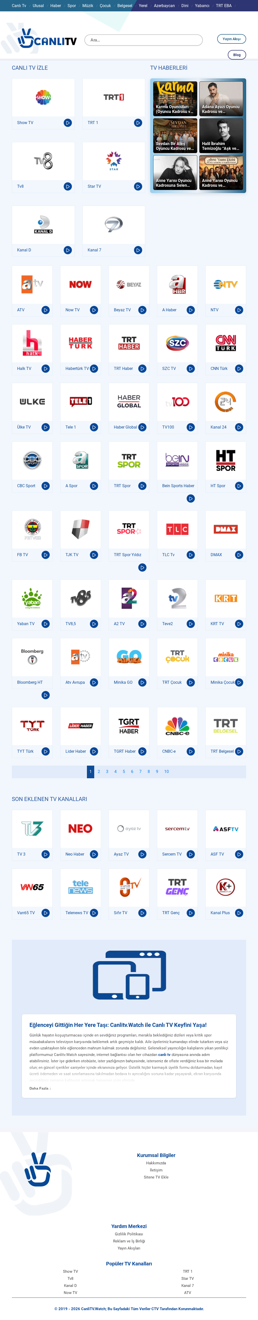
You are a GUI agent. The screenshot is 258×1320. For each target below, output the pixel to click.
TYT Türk (25, 751)
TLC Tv (168, 554)
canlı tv (164, 1054)
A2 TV (119, 623)
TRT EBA (224, 5)
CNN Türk (219, 368)
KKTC (40, 17)
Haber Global (125, 427)
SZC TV (169, 368)
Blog (237, 55)
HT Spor (218, 485)
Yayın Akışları (129, 1248)
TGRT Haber (125, 751)
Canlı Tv (19, 5)
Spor (72, 5)
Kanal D (24, 250)
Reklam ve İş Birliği (129, 1241)
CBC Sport (26, 485)
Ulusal (38, 5)
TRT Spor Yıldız (127, 554)
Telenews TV (77, 912)
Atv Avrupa (75, 682)
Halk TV (24, 368)
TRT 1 (93, 122)
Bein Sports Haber (178, 485)
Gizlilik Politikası (129, 1234)
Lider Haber (76, 751)
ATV (20, 310)
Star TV (94, 186)
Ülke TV (24, 427)
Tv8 (20, 186)
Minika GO (123, 682)
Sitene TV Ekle (156, 1177)
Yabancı (202, 5)
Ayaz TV (121, 854)
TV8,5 (71, 623)
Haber (55, 5)
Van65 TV (26, 912)
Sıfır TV (120, 912)
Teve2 (167, 623)
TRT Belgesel (222, 751)
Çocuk (105, 5)
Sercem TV (172, 854)
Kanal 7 (94, 250)
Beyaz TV (122, 310)
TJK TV (72, 554)
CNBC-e (169, 751)
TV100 (168, 427)
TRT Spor (122, 485)
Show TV (25, 122)
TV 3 (21, 854)
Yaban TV (26, 623)
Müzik (87, 5)
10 (166, 771)
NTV (214, 310)
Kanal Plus (220, 912)
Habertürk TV (77, 368)
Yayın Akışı (232, 39)
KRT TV (217, 623)
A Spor (71, 485)
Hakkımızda (156, 1163)
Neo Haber (75, 854)
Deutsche (20, 17)
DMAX (216, 554)
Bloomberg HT (30, 682)
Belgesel (124, 5)
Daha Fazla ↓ (40, 1088)
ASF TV (217, 854)
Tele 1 (71, 427)
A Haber (169, 310)
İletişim (156, 1170)
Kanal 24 (219, 427)
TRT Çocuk (172, 682)
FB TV (22, 554)
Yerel (143, 5)
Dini (184, 5)
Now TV (73, 310)
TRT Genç (171, 912)
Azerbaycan (164, 5)
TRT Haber (123, 368)
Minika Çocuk (223, 682)
